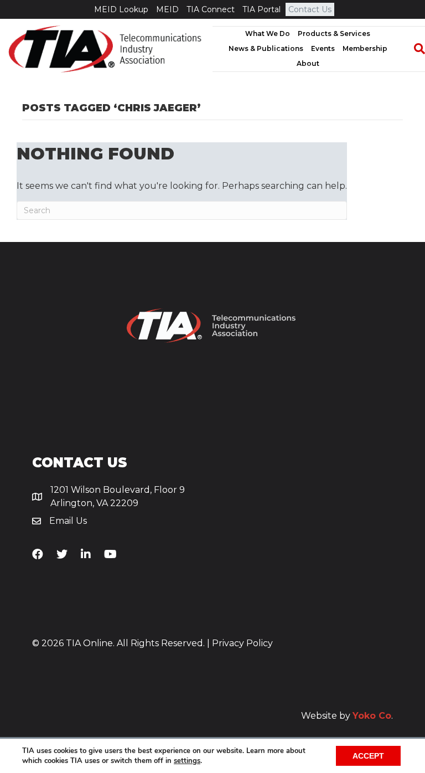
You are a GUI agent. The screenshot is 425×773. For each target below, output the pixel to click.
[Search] (414, 48)
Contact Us (309, 9)
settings (187, 761)
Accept (368, 755)
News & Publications (266, 48)
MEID (167, 9)
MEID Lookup (121, 9)
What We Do (267, 33)
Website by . (347, 715)
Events (323, 48)
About (308, 63)
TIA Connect (210, 9)
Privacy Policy (242, 643)
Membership (365, 48)
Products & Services (334, 33)
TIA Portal (261, 9)
